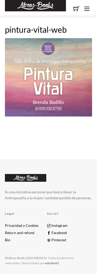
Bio (7, 240)
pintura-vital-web (36, 29)
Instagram (59, 225)
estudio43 (51, 263)
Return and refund (19, 233)
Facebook (59, 233)
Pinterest (58, 240)
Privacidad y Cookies (22, 225)
